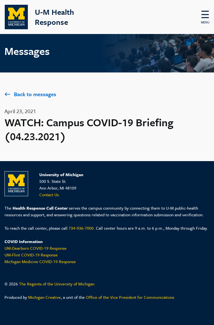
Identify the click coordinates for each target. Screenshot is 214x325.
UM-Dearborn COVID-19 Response (35, 248)
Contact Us (49, 194)
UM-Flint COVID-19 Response (31, 255)
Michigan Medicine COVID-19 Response (40, 261)
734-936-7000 (81, 228)
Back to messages (35, 94)
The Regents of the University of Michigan (56, 284)
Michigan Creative (44, 297)
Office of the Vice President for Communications (130, 297)
